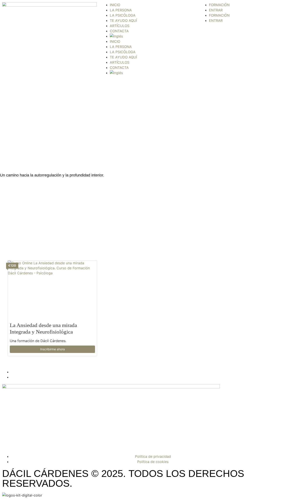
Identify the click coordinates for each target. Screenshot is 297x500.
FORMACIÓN (219, 5)
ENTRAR (216, 10)
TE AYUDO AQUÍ (123, 20)
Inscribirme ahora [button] (52, 349)
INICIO (115, 5)
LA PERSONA (121, 10)
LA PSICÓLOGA (122, 15)
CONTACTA (119, 31)
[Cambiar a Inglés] (153, 36)
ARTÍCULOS (119, 26)
